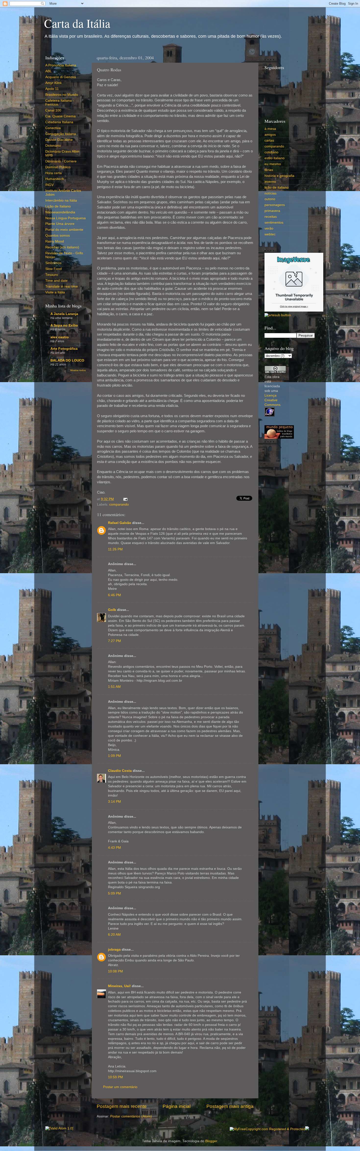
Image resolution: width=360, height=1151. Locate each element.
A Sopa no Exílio (64, 325)
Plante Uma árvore (59, 224)
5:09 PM (114, 893)
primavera (272, 211)
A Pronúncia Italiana (60, 65)
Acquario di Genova (60, 77)
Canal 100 (53, 110)
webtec (270, 234)
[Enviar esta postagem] (124, 499)
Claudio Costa (120, 771)
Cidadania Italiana (59, 122)
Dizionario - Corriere (61, 161)
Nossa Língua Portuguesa (65, 218)
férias (268, 170)
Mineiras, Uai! (119, 986)
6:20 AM (114, 934)
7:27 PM (114, 641)
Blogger (211, 1141)
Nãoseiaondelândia (60, 212)
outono (269, 199)
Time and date (56, 280)
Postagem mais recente (122, 1106)
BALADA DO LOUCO (67, 360)
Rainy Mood (54, 241)
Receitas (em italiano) (62, 247)
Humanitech (54, 179)
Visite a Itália (55, 292)
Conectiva (53, 128)
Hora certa (53, 173)
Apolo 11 (52, 89)
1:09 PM (114, 756)
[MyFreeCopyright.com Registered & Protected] (267, 1129)
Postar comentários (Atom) (131, 1116)
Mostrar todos (78, 370)
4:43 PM (114, 847)
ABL (48, 71)
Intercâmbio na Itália (61, 200)
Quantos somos (57, 235)
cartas (269, 140)
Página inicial (177, 1106)
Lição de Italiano (58, 206)
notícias (270, 193)
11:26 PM (115, 549)
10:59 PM (115, 1077)
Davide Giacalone (59, 140)
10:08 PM (115, 971)
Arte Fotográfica (64, 349)
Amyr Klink (53, 83)
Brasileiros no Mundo (61, 95)
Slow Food (53, 269)
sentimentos (273, 222)
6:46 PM (114, 595)
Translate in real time (61, 286)
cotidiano (271, 152)
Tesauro (51, 275)
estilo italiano (274, 158)
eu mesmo (272, 164)
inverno (270, 181)
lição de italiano (276, 187)
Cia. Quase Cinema (60, 116)
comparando (119, 504)
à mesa (270, 129)
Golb (112, 610)
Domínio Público (58, 167)
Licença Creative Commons (272, 400)
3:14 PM (114, 801)
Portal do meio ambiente (64, 229)
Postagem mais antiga (229, 1106)
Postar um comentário (120, 1087)
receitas (270, 216)
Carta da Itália (77, 23)
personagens (274, 205)
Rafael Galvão (119, 523)
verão (268, 228)
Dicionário (53, 145)
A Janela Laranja (64, 314)
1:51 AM (114, 687)
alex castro (59, 337)
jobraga (114, 949)
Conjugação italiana (60, 134)
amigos (270, 134)
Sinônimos (53, 263)
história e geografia (279, 176)
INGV (49, 185)
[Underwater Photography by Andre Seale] (277, 315)
